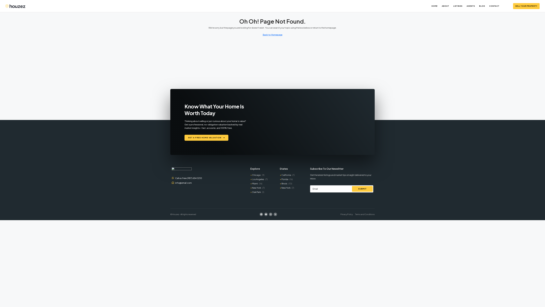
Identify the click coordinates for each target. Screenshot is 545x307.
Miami (255, 183)
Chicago (256, 175)
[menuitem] (507, 6)
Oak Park (256, 192)
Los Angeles (258, 179)
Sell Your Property (526, 6)
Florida (284, 179)
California (286, 175)
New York (256, 187)
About (445, 6)
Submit (362, 189)
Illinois (284, 183)
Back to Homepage (272, 34)
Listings (457, 6)
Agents (471, 6)
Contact (494, 6)
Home (434, 6)
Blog (482, 6)
